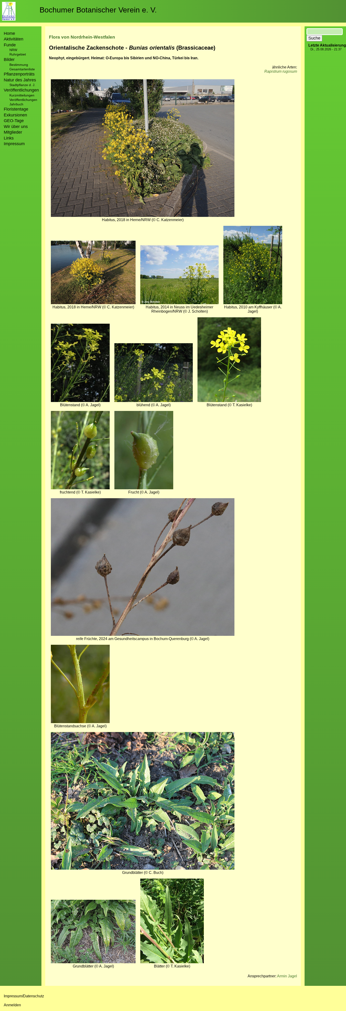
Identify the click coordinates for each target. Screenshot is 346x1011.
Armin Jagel (287, 976)
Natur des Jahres (20, 80)
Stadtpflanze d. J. (22, 85)
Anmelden (12, 1005)
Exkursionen (15, 115)
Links (9, 138)
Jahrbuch (16, 104)
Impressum (14, 143)
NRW (13, 50)
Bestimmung (18, 65)
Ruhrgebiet (17, 54)
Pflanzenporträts (19, 74)
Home (9, 33)
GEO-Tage (14, 120)
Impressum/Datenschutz (24, 996)
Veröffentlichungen (23, 100)
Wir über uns (16, 126)
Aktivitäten (13, 39)
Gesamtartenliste (22, 69)
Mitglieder (13, 132)
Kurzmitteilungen (21, 95)
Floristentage (16, 109)
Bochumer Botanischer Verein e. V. (98, 10)
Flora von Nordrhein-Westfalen (82, 37)
